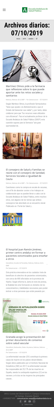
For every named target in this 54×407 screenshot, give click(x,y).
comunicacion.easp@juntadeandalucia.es (34, 398)
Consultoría (9, 263)
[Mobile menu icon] (4, 9)
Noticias (8, 100)
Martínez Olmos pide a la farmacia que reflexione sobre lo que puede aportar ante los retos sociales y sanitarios (25, 91)
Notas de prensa (27, 347)
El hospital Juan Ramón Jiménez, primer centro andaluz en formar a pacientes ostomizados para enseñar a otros (27, 254)
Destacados (17, 347)
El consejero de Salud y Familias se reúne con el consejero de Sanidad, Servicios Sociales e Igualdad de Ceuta (25, 174)
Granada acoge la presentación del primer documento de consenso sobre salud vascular (25, 340)
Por (32, 100)
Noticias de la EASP (18, 100)
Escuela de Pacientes (21, 263)
